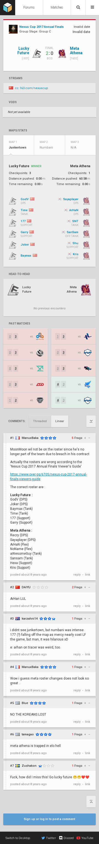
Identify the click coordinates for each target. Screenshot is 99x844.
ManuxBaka (30, 438)
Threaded (40, 421)
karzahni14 (30, 618)
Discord (69, 838)
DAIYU (26, 587)
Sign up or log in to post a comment (49, 819)
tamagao (28, 734)
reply (77, 574)
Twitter (51, 838)
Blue (25, 703)
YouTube (87, 838)
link (87, 574)
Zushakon (29, 766)
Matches (57, 7)
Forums (29, 7)
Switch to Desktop (18, 838)
